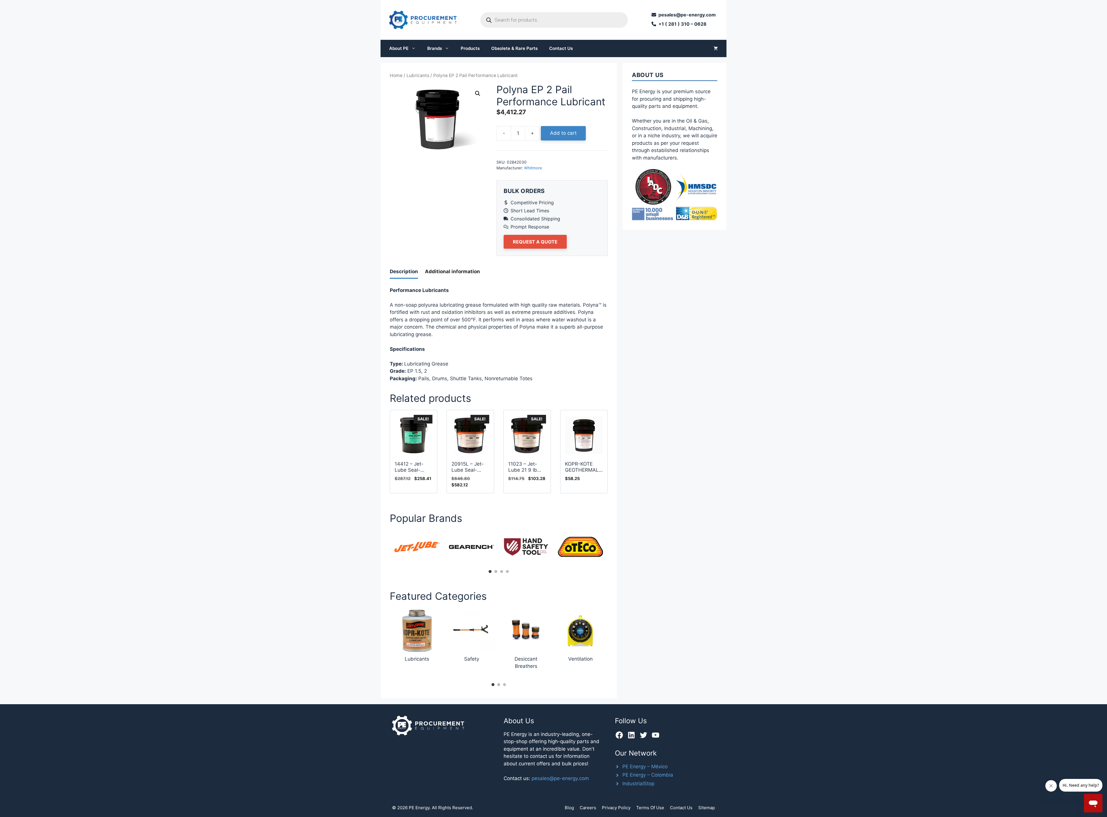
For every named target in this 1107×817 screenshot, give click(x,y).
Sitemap (706, 807)
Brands (434, 48)
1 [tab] (490, 572)
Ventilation (580, 659)
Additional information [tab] (452, 271)
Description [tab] (404, 271)
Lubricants (417, 75)
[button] (477, 93)
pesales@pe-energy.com (560, 778)
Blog (569, 807)
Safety (471, 659)
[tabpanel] (417, 547)
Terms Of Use (650, 807)
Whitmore (533, 168)
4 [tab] (507, 572)
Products (470, 48)
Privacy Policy (616, 807)
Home (396, 75)
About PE (398, 48)
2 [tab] (496, 572)
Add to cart (563, 133)
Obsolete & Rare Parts (514, 48)
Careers (588, 807)
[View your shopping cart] (716, 48)
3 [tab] (501, 572)
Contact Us (561, 48)
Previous (385, 549)
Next (612, 549)
